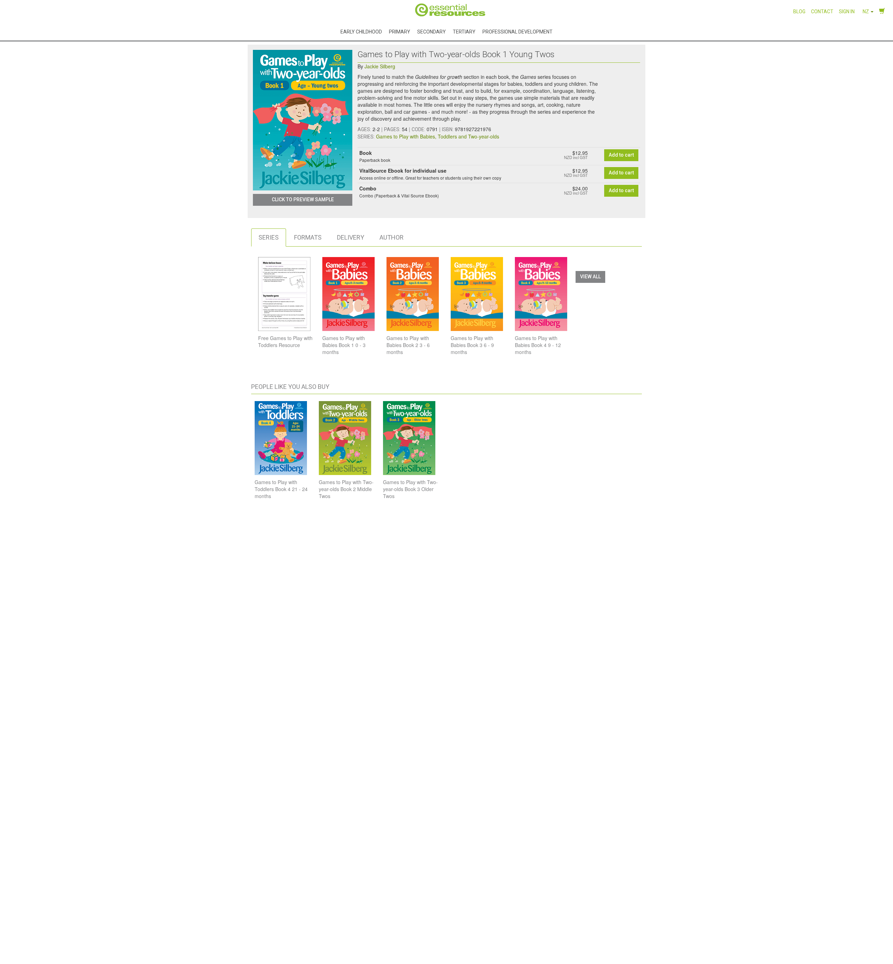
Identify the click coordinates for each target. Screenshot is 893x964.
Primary (399, 31)
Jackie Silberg (380, 66)
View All (590, 276)
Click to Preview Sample (303, 199)
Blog (799, 11)
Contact (822, 11)
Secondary (431, 31)
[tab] (268, 237)
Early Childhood (361, 31)
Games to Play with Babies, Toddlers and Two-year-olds (437, 136)
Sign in (847, 11)
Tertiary (464, 31)
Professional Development (517, 31)
